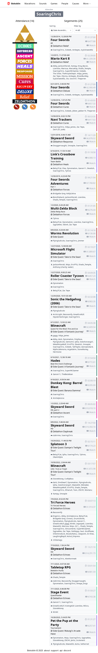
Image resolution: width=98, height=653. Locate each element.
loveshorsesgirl (86, 342)
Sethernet (85, 644)
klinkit (72, 523)
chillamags (57, 540)
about (47, 650)
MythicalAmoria (59, 349)
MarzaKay (73, 68)
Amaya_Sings (82, 583)
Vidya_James (82, 73)
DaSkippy (75, 531)
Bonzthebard (58, 197)
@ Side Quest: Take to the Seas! (66, 257)
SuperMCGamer (71, 71)
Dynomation (72, 168)
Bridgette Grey (59, 193)
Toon (75, 490)
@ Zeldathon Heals (60, 164)
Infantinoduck (59, 534)
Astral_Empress (73, 536)
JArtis (73, 640)
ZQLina (65, 76)
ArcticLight (57, 314)
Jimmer (81, 240)
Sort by (53, 26)
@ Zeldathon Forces (60, 189)
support (55, 650)
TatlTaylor (76, 347)
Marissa (64, 68)
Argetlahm (71, 349)
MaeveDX (76, 485)
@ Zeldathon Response (62, 141)
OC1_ (77, 526)
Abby (55, 66)
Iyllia (77, 342)
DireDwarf (62, 482)
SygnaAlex (57, 224)
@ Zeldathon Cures (60, 107)
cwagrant (82, 534)
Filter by (77, 26)
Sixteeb (68, 50)
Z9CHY (81, 490)
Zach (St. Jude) (59, 129)
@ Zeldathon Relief (60, 46)
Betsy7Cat (57, 168)
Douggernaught (60, 145)
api (61, 650)
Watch (92, 45)
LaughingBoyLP (59, 536)
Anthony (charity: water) (63, 267)
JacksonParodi (64, 66)
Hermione (57, 352)
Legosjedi (80, 523)
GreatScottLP (78, 314)
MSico (85, 606)
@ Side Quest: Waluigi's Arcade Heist (65, 632)
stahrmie (57, 435)
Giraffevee (89, 531)
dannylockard (87, 347)
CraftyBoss (69, 478)
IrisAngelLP (69, 606)
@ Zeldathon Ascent (60, 412)
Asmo (77, 644)
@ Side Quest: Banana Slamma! (66, 390)
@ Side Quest (57, 236)
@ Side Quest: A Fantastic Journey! (67, 331)
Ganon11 (82, 168)
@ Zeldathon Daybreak (62, 431)
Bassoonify (67, 314)
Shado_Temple (84, 68)
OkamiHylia (58, 457)
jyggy (55, 335)
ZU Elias (90, 534)
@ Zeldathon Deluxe (60, 90)
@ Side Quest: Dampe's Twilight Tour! (66, 449)
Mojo (68, 264)
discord (67, 650)
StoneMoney (82, 349)
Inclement (80, 640)
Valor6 (65, 224)
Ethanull (68, 490)
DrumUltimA (79, 518)
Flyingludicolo (59, 240)
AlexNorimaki (70, 558)
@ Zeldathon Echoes (60, 508)
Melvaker (85, 485)
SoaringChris (58, 50)
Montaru (88, 490)
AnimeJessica (58, 398)
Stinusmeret (70, 528)
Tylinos (68, 171)
